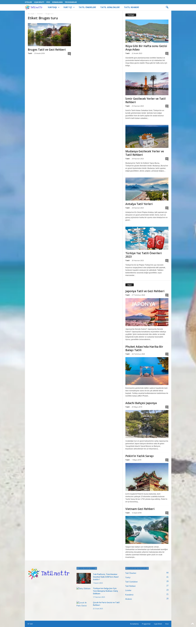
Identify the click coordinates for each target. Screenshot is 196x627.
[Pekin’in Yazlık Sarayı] (146, 477)
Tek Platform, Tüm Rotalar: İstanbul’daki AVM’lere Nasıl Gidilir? (106, 577)
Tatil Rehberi (130, 586)
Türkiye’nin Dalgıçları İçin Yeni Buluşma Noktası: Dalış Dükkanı (105, 591)
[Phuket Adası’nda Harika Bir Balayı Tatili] (146, 371)
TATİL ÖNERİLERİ (87, 7)
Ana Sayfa (31, 14)
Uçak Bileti (39, 2)
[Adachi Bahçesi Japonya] (146, 424)
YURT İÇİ (67, 7)
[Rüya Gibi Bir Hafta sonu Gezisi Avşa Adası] (146, 31)
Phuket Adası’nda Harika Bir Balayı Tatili (144, 348)
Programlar (71, 2)
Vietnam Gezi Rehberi (140, 509)
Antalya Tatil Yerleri (139, 204)
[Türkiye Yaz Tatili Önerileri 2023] (146, 238)
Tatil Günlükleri (131, 582)
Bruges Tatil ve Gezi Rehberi (47, 49)
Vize (48, 2)
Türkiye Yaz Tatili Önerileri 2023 (143, 254)
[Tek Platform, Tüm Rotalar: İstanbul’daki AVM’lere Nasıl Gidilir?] (83, 578)
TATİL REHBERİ (131, 7)
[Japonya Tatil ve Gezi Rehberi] (146, 312)
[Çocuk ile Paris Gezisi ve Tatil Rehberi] (83, 606)
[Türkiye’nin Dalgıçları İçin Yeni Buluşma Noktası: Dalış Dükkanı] (83, 592)
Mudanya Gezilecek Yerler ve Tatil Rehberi (144, 153)
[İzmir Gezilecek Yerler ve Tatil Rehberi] (146, 83)
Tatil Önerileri (130, 573)
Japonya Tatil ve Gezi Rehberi (144, 291)
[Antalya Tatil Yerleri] (146, 189)
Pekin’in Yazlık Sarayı (139, 456)
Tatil (30, 53)
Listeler (128, 590)
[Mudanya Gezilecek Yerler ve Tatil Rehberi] (146, 136)
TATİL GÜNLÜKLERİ (110, 7)
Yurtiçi (127, 577)
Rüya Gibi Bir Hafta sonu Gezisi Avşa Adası (146, 47)
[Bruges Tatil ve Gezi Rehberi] (49, 34)
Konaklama (57, 2)
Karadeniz (129, 595)
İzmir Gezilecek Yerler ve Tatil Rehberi (145, 100)
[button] (167, 7)
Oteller (28, 2)
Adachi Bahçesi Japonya (141, 403)
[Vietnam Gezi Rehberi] (146, 530)
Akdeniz (128, 599)
